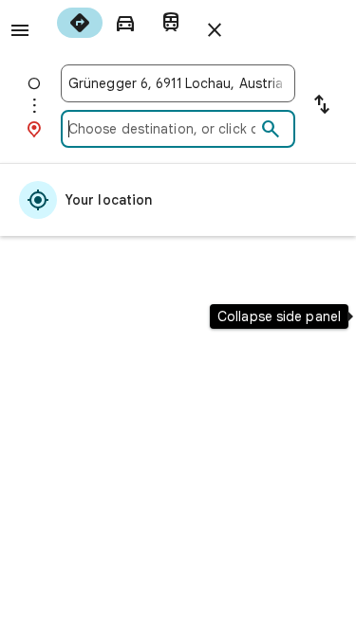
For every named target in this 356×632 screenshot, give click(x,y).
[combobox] (178, 83)
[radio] (80, 23)
